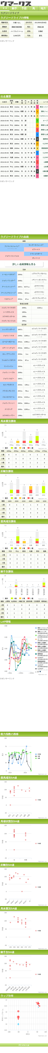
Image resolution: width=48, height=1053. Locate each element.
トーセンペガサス (8, 274)
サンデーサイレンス (35, 245)
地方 (43, 8)
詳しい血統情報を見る (24, 264)
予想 (24, 8)
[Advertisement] (24, 66)
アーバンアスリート (8, 293)
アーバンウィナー (8, 287)
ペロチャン (8, 299)
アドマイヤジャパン (11, 246)
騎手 (14, 8)
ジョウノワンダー (8, 281)
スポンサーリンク (7, 41)
